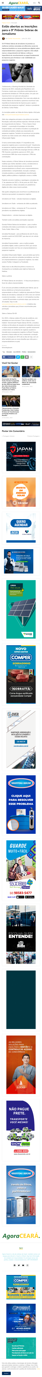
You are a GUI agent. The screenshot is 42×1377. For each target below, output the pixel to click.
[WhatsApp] (22, 357)
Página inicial (6, 23)
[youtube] (23, 1265)
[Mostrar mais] (31, 357)
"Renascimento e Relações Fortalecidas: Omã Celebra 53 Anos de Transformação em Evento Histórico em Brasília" (10, 412)
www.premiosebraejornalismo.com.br (17, 115)
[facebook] (14, 1265)
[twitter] (19, 1265)
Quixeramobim (31, 352)
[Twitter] (18, 357)
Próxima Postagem (33, 436)
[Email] (27, 357)
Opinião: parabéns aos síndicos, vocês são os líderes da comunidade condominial (29, 381)
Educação (14, 23)
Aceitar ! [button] (6, 1373)
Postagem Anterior (9, 436)
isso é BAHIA (16, 352)
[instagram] (27, 1265)
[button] (2, 3)
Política (24, 352)
